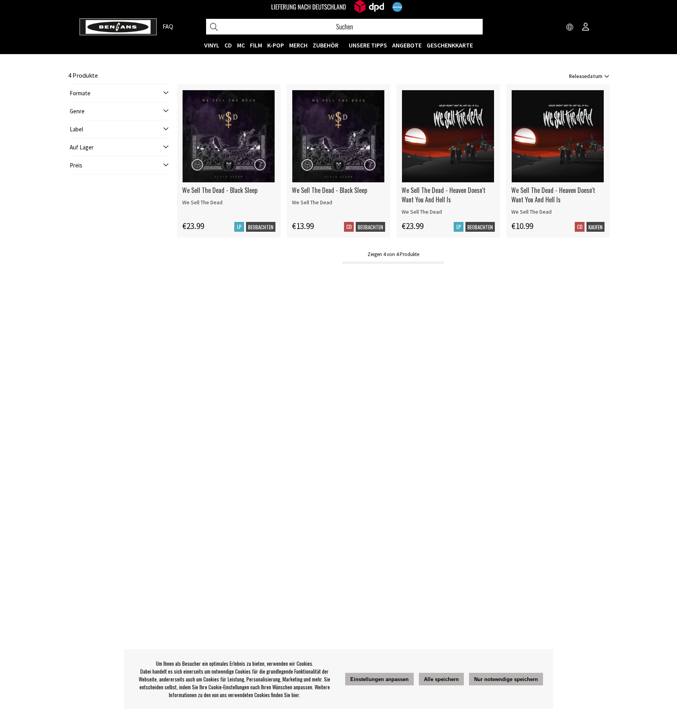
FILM (256, 45)
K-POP (275, 45)
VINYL (211, 45)
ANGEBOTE (407, 45)
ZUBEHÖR (325, 45)
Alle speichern (441, 679)
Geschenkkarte (450, 45)
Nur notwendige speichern (506, 679)
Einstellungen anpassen (379, 679)
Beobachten (260, 227)
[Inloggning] (585, 27)
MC (241, 45)
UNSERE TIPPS (368, 45)
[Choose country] (570, 27)
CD (228, 45)
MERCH (298, 45)
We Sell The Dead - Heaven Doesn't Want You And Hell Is (443, 194)
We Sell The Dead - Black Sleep (219, 190)
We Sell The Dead (202, 202)
